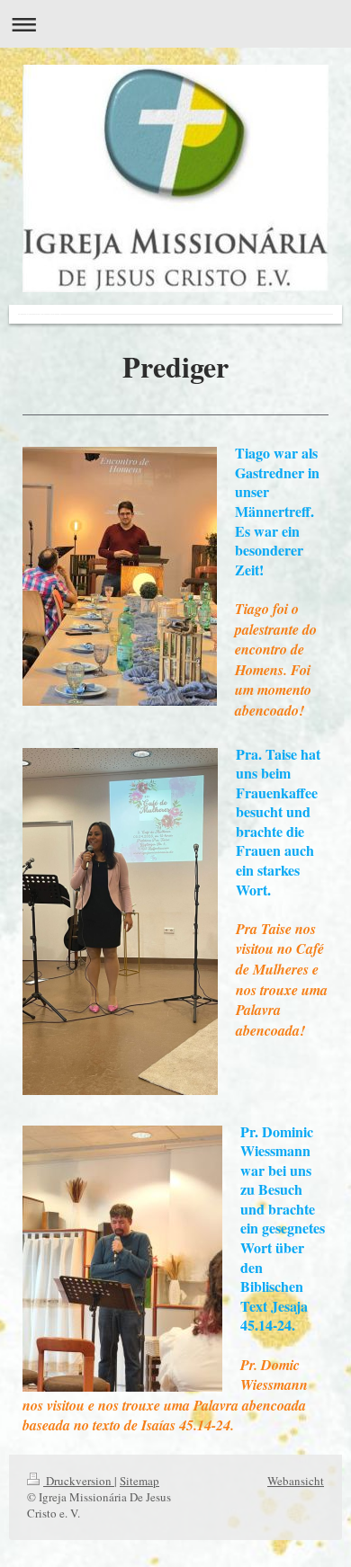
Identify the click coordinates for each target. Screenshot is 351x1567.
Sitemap (139, 1481)
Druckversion (78, 1481)
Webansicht (295, 1481)
